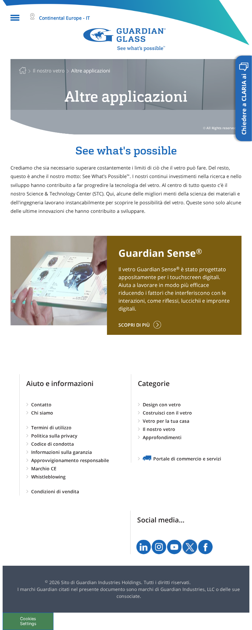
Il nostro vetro (159, 429)
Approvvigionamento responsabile (70, 460)
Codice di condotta (52, 444)
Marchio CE (43, 468)
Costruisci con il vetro (167, 413)
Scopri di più (134, 325)
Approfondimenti (162, 437)
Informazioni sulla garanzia (61, 452)
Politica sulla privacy (54, 436)
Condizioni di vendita (55, 491)
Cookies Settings (28, 621)
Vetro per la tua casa (166, 421)
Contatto (41, 404)
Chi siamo (42, 413)
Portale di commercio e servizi (187, 459)
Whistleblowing (48, 477)
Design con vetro (162, 404)
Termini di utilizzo (51, 427)
